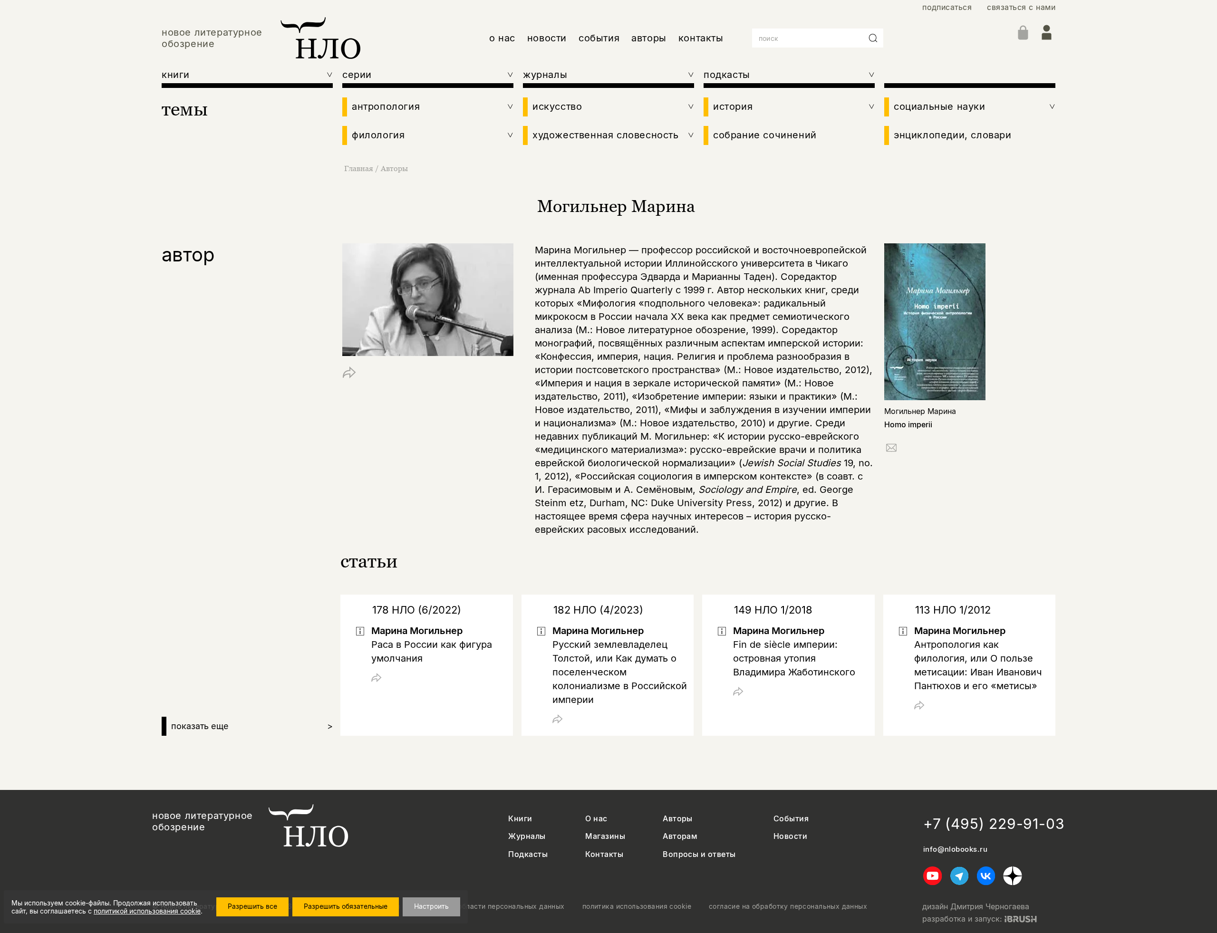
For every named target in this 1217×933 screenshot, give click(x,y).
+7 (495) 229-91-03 (994, 823)
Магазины (605, 836)
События (791, 818)
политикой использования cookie (147, 911)
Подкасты (528, 854)
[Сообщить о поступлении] (891, 449)
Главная (358, 168)
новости (547, 38)
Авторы (394, 168)
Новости (790, 836)
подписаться (947, 7)
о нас (502, 38)
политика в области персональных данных (491, 906)
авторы (648, 38)
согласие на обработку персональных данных (788, 906)
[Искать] (873, 38)
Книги (520, 818)
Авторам (680, 836)
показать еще (252, 726)
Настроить (431, 906)
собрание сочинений (765, 135)
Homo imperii (908, 424)
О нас (596, 818)
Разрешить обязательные (345, 906)
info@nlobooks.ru (955, 849)
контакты (701, 38)
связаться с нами (1021, 7)
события (599, 38)
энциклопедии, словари (953, 135)
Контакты (604, 854)
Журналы (526, 836)
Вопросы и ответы (699, 854)
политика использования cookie (636, 906)
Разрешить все (252, 906)
